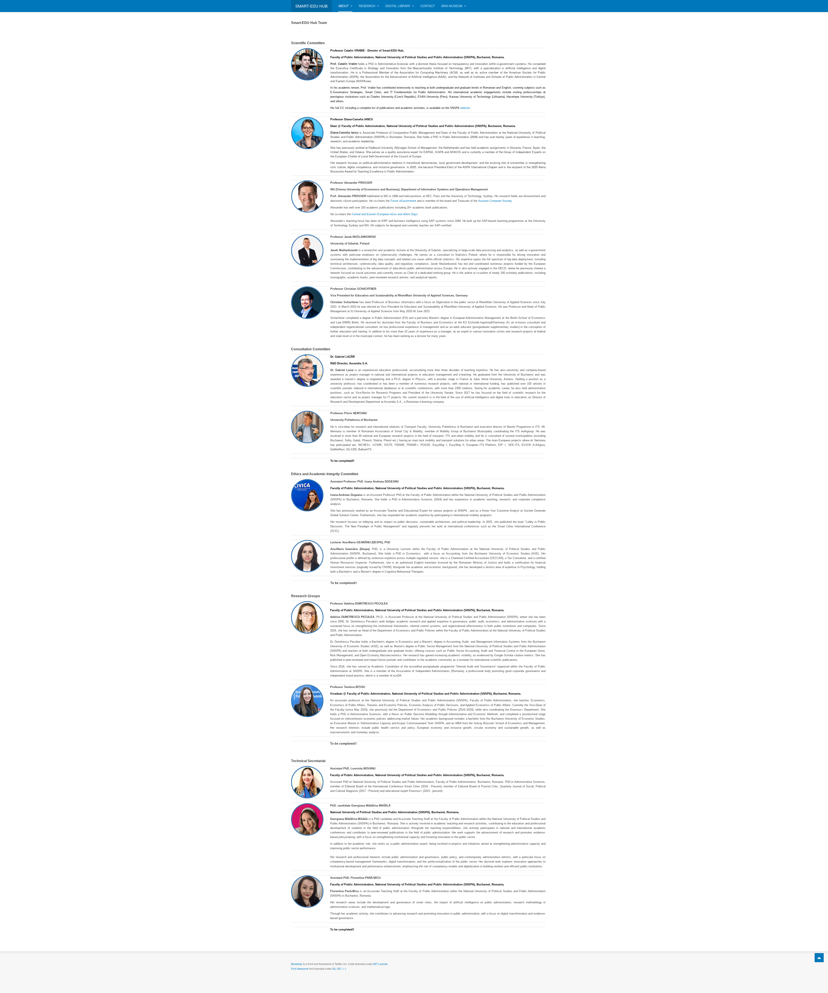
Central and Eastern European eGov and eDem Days (385, 214)
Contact (427, 6)
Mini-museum (452, 6)
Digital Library (398, 6)
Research (367, 6)
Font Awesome (300, 968)
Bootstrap (296, 964)
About (344, 6)
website (465, 108)
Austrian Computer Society (495, 200)
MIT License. (380, 964)
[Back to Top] (819, 957)
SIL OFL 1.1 (339, 968)
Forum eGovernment (403, 200)
